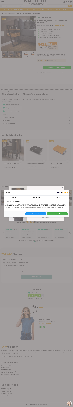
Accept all (57, 214)
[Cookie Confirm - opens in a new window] (62, 193)
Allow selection (36, 214)
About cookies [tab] (36, 197)
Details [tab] (58, 197)
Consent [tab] (14, 197)
